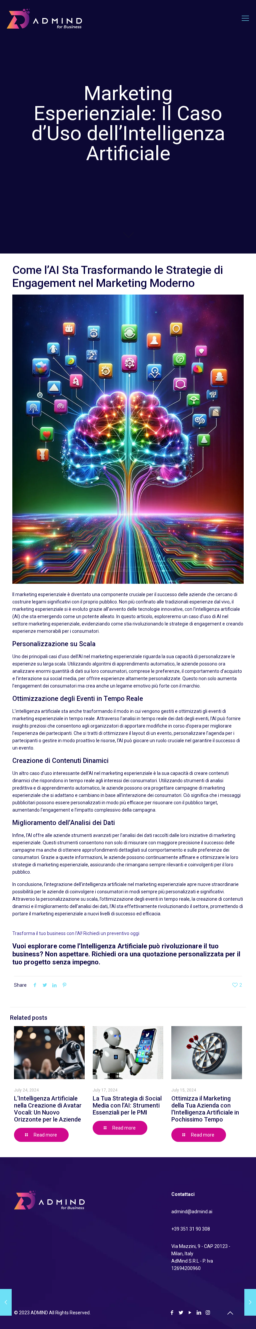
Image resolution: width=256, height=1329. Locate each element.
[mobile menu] (245, 18)
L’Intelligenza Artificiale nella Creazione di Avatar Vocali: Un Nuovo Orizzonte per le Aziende (48, 1109)
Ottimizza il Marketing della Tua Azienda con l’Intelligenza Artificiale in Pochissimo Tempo (205, 1109)
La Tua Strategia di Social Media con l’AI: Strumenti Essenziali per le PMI (127, 1105)
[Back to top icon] (230, 1313)
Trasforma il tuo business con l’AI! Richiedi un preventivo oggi (75, 933)
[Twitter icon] (180, 1313)
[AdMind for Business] (44, 18)
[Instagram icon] (207, 1313)
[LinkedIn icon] (198, 1313)
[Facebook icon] (171, 1313)
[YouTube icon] (189, 1313)
